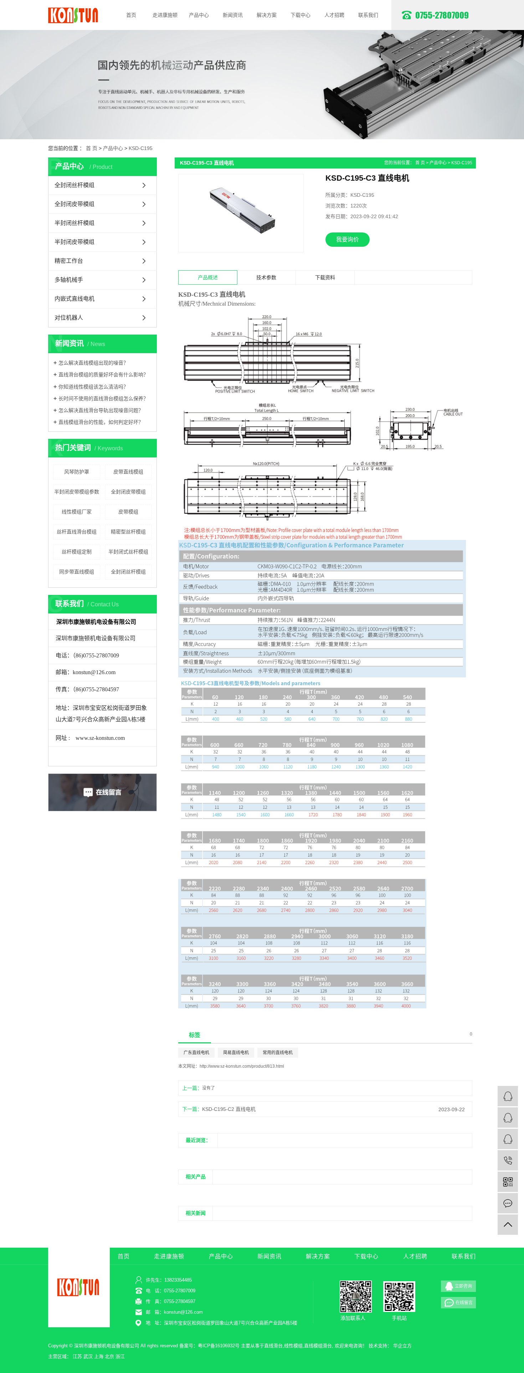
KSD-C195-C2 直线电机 (229, 1109)
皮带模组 (128, 512)
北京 (109, 1356)
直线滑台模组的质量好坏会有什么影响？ (103, 374)
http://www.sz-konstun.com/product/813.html (242, 1066)
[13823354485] (508, 1160)
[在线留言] (508, 1203)
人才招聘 (334, 15)
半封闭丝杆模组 (74, 223)
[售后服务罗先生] (508, 1139)
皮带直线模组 (128, 472)
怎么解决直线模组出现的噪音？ (93, 363)
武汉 (88, 1356)
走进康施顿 (165, 15)
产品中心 (199, 15)
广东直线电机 (196, 1052)
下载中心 (300, 15)
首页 (131, 15)
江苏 (77, 1356)
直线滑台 (273, 1345)
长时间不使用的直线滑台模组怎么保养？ (103, 398)
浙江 (120, 1356)
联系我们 (368, 15)
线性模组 (293, 1345)
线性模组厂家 (77, 512)
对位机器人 (69, 318)
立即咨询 (463, 1286)
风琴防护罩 (76, 472)
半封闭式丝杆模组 (128, 552)
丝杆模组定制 (77, 552)
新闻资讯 (233, 15)
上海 (98, 1356)
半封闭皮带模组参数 (76, 492)
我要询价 (347, 239)
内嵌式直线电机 (74, 299)
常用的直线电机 (278, 1052)
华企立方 (402, 1345)
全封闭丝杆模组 (74, 185)
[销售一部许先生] (508, 1096)
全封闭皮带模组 (74, 204)
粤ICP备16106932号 (219, 1345)
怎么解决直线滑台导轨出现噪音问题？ (100, 410)
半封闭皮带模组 (74, 242)
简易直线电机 (236, 1052)
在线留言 (464, 1302)
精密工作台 (69, 261)
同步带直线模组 (76, 572)
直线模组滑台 (318, 1345)
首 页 (91, 148)
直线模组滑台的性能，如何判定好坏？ (100, 422)
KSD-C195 (141, 148)
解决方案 (267, 15)
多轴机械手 (69, 280)
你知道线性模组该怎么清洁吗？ (93, 387)
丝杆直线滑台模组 (77, 532)
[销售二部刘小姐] (508, 1117)
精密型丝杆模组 (128, 532)
